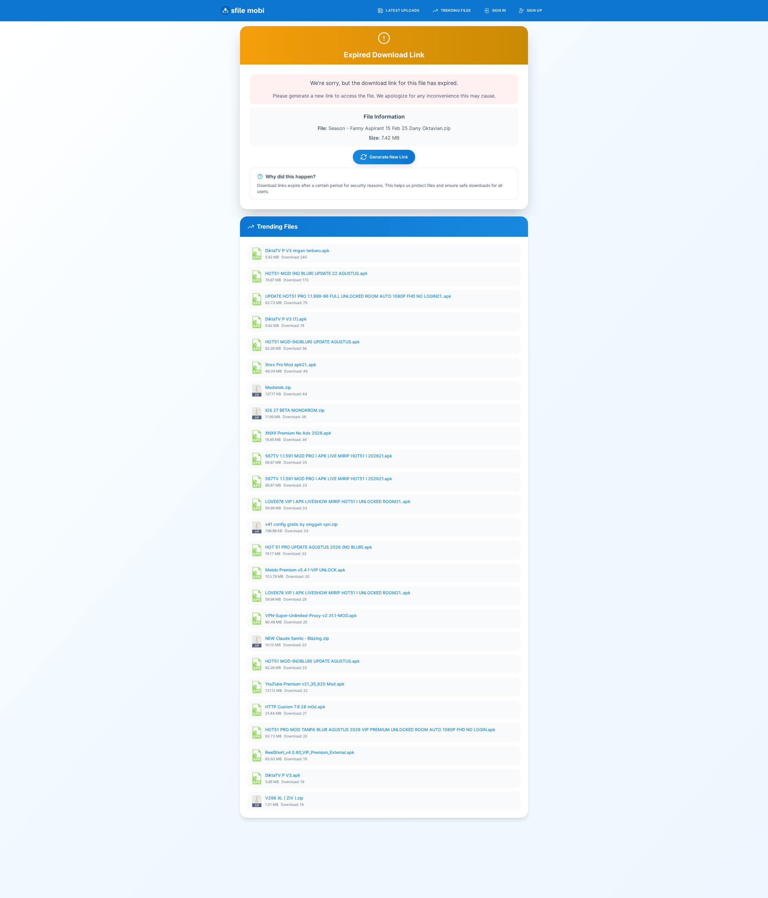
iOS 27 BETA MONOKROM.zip (295, 410)
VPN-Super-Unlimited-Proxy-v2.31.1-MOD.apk (311, 615)
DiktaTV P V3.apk (282, 775)
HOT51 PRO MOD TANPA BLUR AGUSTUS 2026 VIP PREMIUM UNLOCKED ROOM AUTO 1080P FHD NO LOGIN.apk (380, 729)
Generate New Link (389, 156)
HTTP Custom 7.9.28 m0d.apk (295, 706)
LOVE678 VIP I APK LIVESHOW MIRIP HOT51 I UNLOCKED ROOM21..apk (337, 501)
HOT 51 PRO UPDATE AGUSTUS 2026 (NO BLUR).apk (318, 547)
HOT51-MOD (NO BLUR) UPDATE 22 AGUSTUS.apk (316, 273)
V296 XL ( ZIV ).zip (284, 797)
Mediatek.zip (278, 387)
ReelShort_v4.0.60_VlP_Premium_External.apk (309, 752)
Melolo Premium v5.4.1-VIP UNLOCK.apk (305, 569)
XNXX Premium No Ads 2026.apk (298, 432)
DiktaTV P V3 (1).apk (286, 318)
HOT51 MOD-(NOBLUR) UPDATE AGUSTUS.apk (312, 341)
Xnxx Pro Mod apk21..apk (290, 364)
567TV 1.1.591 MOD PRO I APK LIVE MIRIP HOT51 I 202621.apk (328, 455)
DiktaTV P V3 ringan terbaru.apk (297, 250)
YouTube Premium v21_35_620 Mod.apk (304, 683)
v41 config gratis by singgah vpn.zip (301, 524)
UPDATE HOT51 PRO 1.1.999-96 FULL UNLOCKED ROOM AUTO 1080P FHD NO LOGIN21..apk (358, 296)
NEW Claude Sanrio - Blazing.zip (297, 638)
